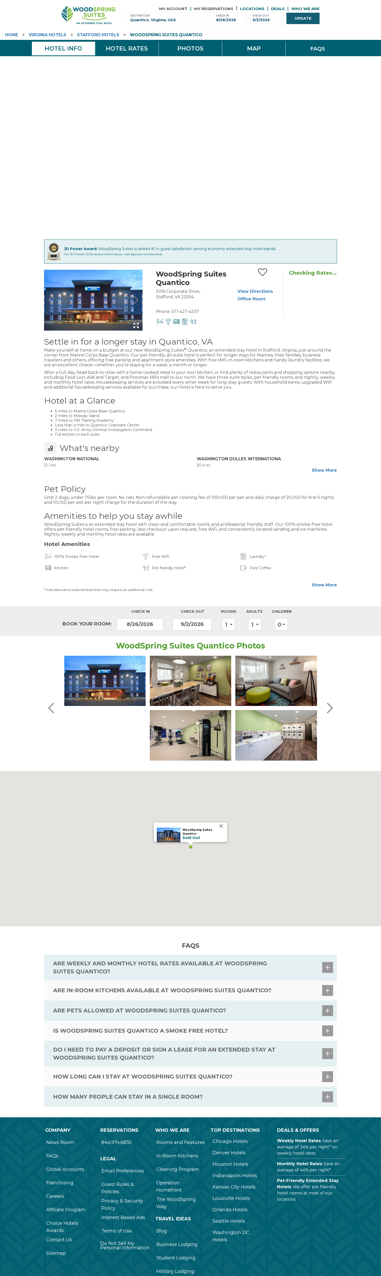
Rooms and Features (180, 1142)
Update (303, 18)
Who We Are (305, 8)
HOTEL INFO (63, 48)
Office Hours (251, 298)
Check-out (260, 15)
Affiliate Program (66, 1210)
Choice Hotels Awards (62, 1226)
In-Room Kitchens (177, 1156)
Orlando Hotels (230, 1210)
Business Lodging (176, 1244)
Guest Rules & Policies (117, 1188)
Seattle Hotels (229, 1221)
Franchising (59, 1183)
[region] (190, 848)
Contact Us (59, 1240)
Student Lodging (175, 1258)
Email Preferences (122, 1171)
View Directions (255, 291)
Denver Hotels (229, 1153)
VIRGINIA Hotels (47, 34)
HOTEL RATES (127, 48)
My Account (173, 8)
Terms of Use (116, 1231)
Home (11, 34)
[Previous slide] (51, 300)
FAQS (317, 49)
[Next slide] (136, 300)
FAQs (52, 1156)
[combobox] (169, 20)
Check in (140, 611)
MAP (254, 48)
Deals (278, 8)
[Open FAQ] (327, 967)
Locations (252, 8)
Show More (324, 470)
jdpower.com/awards (146, 254)
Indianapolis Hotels (235, 1175)
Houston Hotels (230, 1164)
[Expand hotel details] (136, 325)
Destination (140, 15)
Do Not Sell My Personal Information (125, 1245)
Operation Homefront (169, 1186)
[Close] (221, 826)
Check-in (222, 15)
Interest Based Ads (123, 1217)
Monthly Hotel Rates (299, 1163)
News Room (60, 1142)
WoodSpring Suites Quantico (166, 34)
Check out (192, 611)
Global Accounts (65, 1169)
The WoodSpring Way (176, 1203)
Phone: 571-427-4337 (177, 311)
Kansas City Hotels (234, 1187)
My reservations (213, 8)
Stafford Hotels (98, 34)
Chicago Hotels (230, 1141)
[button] (190, 847)
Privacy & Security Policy (122, 1204)
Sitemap (56, 1253)
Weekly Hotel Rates (299, 1140)
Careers (55, 1196)
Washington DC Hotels (231, 1236)
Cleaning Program (177, 1169)
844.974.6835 (116, 1142)
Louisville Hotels (231, 1198)
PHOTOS (190, 48)
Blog (161, 1231)
